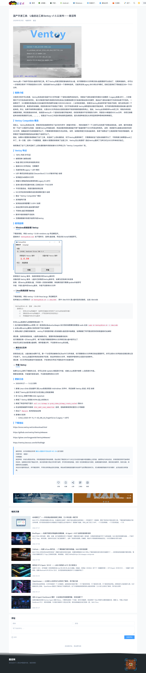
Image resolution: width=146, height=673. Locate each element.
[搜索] (134, 3)
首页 (33, 3)
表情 (15, 637)
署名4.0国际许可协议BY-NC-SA (46, 451)
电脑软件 (28, 20)
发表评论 (129, 637)
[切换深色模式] (139, 3)
